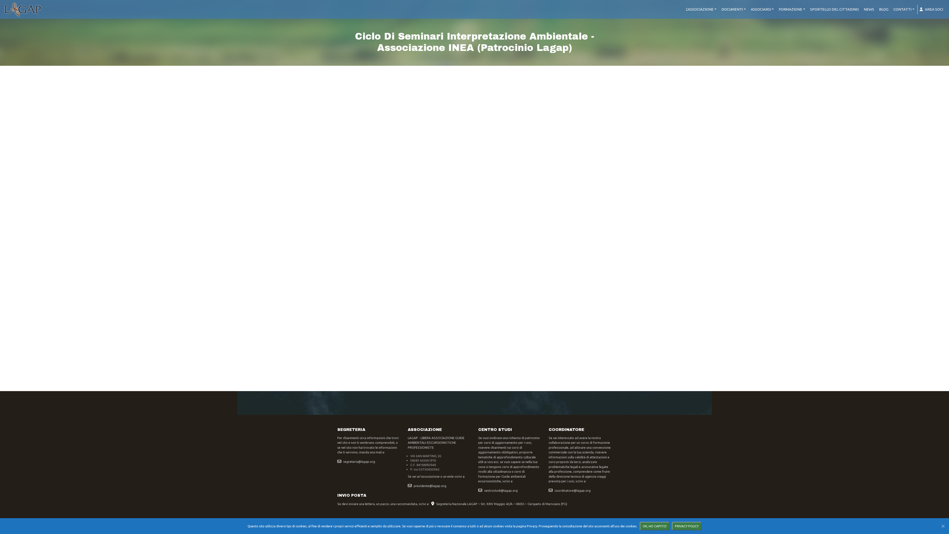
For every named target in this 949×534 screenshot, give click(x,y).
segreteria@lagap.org (359, 461)
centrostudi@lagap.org (501, 490)
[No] (942, 526)
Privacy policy (687, 526)
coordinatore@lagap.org (573, 490)
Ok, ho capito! (655, 526)
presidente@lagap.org (430, 486)
